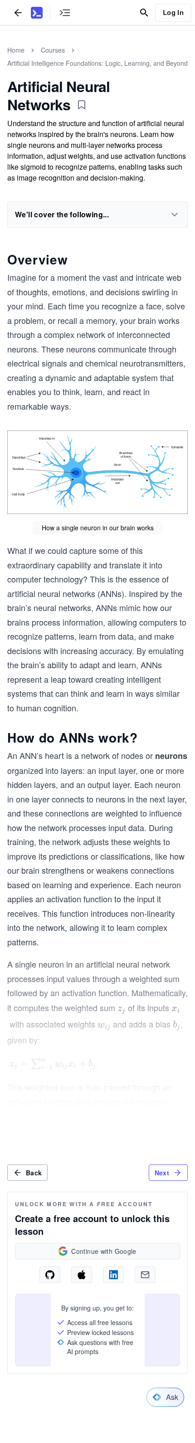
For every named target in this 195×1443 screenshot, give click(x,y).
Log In (173, 12)
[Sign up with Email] (145, 1275)
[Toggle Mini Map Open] (65, 12)
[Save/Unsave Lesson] (81, 105)
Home (15, 49)
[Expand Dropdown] (174, 214)
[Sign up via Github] (49, 1275)
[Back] (18, 12)
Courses (53, 49)
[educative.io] (37, 13)
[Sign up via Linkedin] (113, 1275)
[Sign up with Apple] (81, 1275)
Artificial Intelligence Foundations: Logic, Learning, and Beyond (97, 63)
